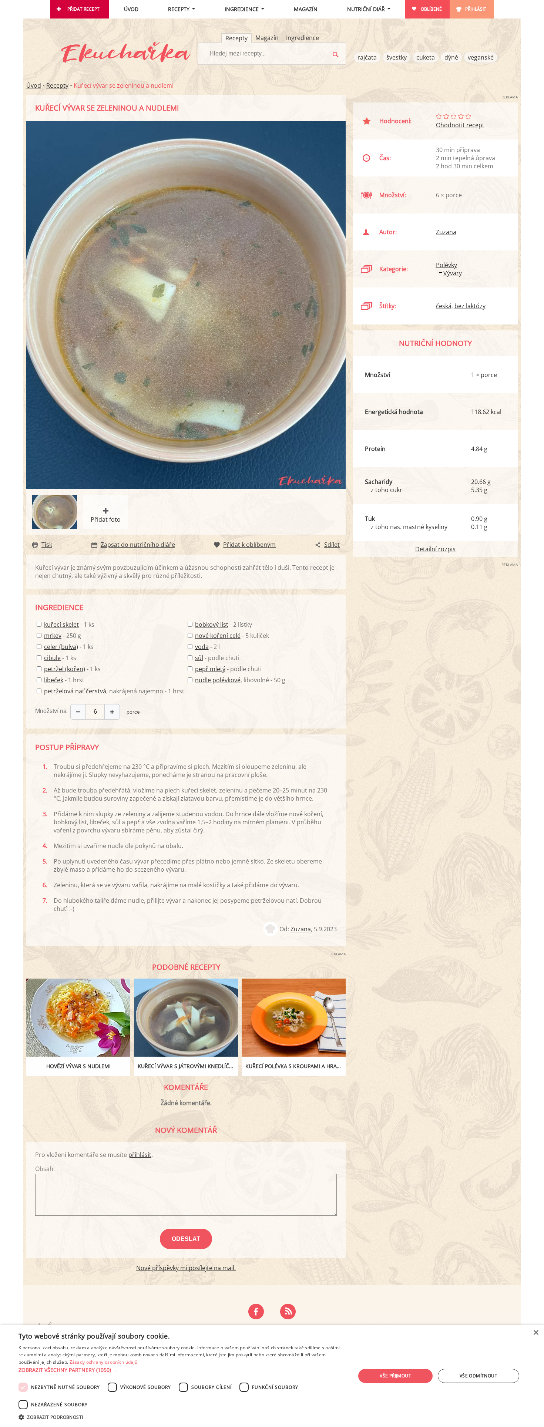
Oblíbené (431, 9)
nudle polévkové (218, 680)
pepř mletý (210, 669)
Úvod (131, 9)
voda (202, 647)
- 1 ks (69, 624)
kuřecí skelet (61, 624)
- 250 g (62, 636)
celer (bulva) (61, 647)
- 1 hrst (64, 680)
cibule (52, 658)
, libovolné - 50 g (240, 680)
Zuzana (301, 929)
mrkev (52, 636)
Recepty (178, 9)
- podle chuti (217, 658)
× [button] (535, 1333)
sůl (199, 658)
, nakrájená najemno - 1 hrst (114, 691)
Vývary (452, 273)
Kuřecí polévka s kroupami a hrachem (295, 1066)
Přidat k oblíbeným (249, 545)
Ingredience (242, 9)
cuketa (425, 57)
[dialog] (272, 1376)
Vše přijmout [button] (395, 1376)
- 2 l (207, 647)
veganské (481, 57)
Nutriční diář (366, 9)
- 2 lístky (223, 624)
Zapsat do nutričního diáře (138, 545)
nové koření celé (218, 636)
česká (443, 306)
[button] (182, 1370)
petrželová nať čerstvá (75, 691)
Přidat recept (83, 9)
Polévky (446, 265)
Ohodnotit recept (460, 125)
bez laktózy (470, 306)
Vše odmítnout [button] (478, 1376)
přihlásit (139, 1155)
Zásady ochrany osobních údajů (104, 1362)
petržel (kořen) (64, 669)
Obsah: (45, 1169)
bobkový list (211, 624)
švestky (396, 57)
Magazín (306, 9)
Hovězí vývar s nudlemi (78, 1066)
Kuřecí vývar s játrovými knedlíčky (186, 1066)
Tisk (46, 545)
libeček (53, 680)
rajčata (367, 57)
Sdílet (332, 545)
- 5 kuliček (232, 636)
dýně (451, 57)
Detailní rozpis (435, 549)
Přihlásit (475, 9)
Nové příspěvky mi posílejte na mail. (186, 1268)
